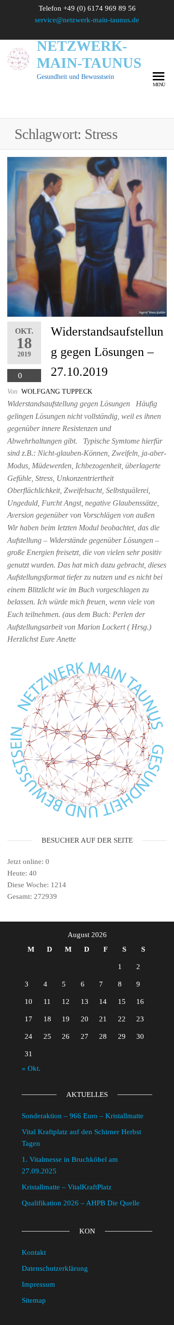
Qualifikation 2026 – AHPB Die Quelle (81, 1203)
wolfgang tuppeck (56, 391)
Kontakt (34, 1252)
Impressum (38, 1284)
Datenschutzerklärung (55, 1268)
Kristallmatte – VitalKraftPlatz (67, 1187)
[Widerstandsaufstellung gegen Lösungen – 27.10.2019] (87, 237)
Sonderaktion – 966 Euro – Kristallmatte (83, 1116)
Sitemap (34, 1300)
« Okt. (31, 1068)
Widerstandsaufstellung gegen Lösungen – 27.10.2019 (107, 351)
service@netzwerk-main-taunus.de (87, 20)
